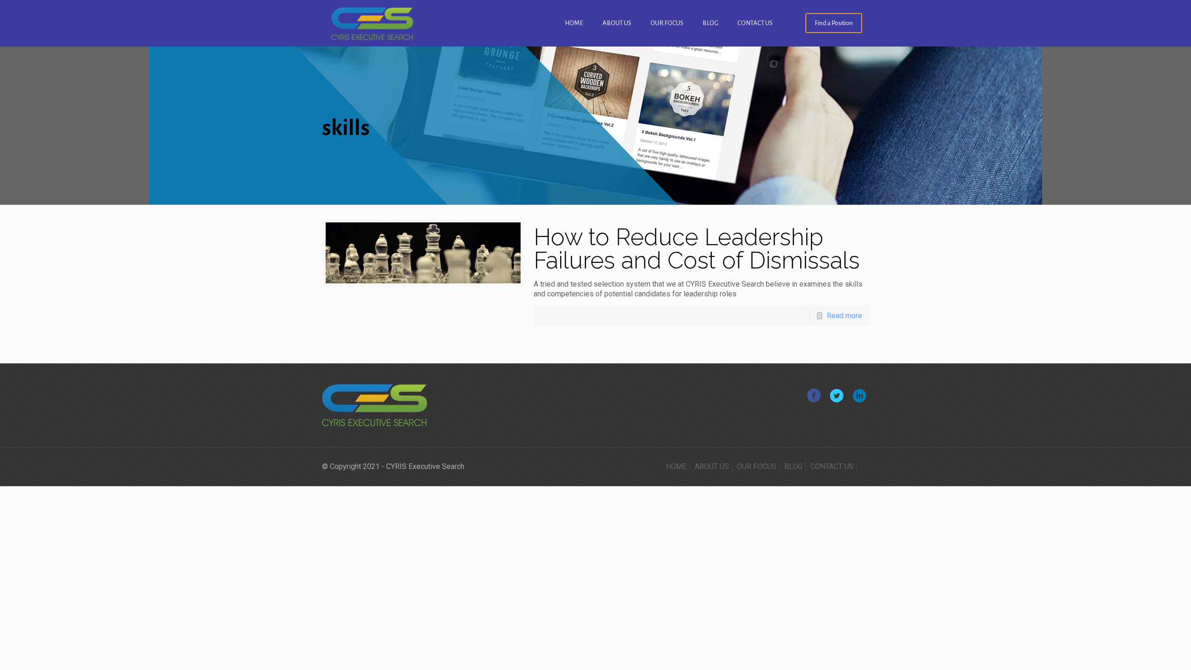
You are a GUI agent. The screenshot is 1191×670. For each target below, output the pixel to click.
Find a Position (834, 23)
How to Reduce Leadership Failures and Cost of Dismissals (697, 248)
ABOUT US (712, 466)
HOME (676, 466)
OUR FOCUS (756, 466)
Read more (844, 315)
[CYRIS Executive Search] (372, 23)
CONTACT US (832, 466)
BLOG (793, 466)
